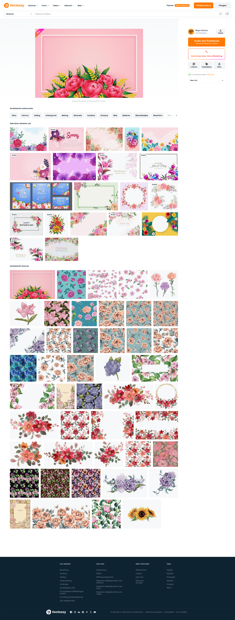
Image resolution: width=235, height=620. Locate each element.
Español (170, 573)
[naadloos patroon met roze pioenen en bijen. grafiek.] (71, 284)
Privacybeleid (169, 612)
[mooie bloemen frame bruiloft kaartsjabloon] (158, 166)
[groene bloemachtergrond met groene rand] (96, 196)
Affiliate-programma (104, 577)
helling (37, 115)
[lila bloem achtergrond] (74, 166)
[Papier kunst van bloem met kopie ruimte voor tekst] (30, 166)
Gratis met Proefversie (206, 42)
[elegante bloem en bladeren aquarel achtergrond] (124, 224)
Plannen (170, 5)
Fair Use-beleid (181, 612)
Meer (80, 5)
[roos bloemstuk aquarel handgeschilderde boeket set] (164, 196)
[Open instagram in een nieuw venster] (75, 612)
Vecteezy (63, 573)
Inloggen (222, 5)
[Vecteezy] (14, 5)
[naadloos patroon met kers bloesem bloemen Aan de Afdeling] (102, 284)
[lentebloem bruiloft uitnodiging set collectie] (41, 196)
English (170, 570)
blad (115, 115)
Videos (56, 5)
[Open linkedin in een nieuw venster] (79, 612)
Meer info (193, 80)
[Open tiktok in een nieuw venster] (87, 612)
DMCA (98, 573)
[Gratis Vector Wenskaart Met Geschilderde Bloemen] (61, 249)
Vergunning (101, 570)
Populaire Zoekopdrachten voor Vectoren (109, 581)
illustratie (78, 115)
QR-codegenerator (67, 600)
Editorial (68, 5)
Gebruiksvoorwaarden (154, 612)
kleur (14, 115)
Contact (139, 573)
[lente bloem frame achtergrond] (104, 139)
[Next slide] (174, 115)
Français (170, 584)
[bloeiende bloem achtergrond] (32, 284)
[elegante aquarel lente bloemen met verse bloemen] (88, 224)
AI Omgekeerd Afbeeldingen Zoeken (72, 592)
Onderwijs (64, 584)
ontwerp (104, 115)
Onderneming (66, 580)
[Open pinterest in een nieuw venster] (83, 612)
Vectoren (32, 5)
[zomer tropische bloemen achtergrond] (160, 224)
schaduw (91, 115)
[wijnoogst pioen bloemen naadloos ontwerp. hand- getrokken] (165, 454)
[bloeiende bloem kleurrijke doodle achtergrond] (160, 139)
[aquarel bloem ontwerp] (26, 249)
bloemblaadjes (141, 115)
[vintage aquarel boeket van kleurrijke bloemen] (132, 139)
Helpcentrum (141, 570)
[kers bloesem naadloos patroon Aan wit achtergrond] (133, 284)
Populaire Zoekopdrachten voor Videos (109, 593)
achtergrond (51, 115)
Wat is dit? (210, 75)
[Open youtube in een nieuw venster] (95, 612)
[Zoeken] (220, 13)
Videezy (63, 577)
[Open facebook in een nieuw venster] (71, 612)
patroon (25, 115)
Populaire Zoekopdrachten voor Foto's (109, 587)
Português (171, 577)
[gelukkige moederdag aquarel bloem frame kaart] (26, 224)
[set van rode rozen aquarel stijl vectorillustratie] (164, 284)
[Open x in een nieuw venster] (91, 612)
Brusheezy (64, 570)
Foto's (44, 5)
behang (65, 115)
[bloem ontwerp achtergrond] (117, 166)
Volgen (220, 33)
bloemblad (157, 115)
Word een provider (140, 581)
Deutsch (170, 580)
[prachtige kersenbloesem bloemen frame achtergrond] (134, 196)
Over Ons (139, 577)
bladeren (126, 115)
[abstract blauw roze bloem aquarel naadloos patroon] (23, 368)
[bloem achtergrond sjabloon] (28, 139)
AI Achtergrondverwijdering (71, 597)
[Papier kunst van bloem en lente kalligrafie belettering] (66, 139)
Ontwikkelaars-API (67, 588)
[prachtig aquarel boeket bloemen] (56, 224)
